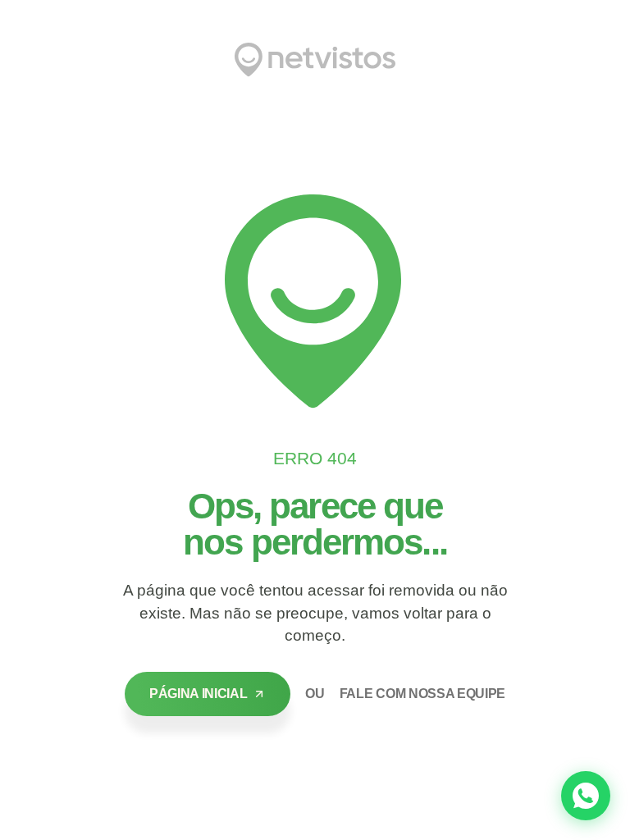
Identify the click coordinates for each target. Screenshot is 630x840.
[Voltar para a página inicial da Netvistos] (315, 60)
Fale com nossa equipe (422, 694)
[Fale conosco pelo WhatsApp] (585, 795)
